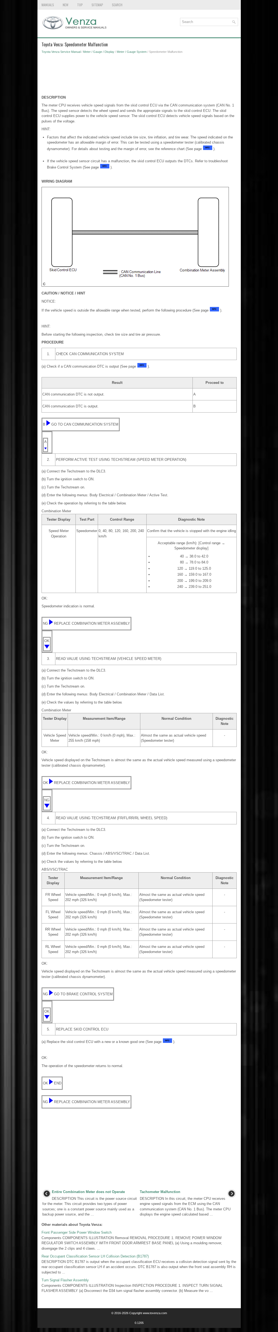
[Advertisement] (139, 76)
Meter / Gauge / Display (98, 51)
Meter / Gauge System (132, 51)
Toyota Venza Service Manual (61, 51)
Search (117, 4)
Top (80, 4)
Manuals (48, 4)
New (65, 4)
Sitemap (97, 4)
